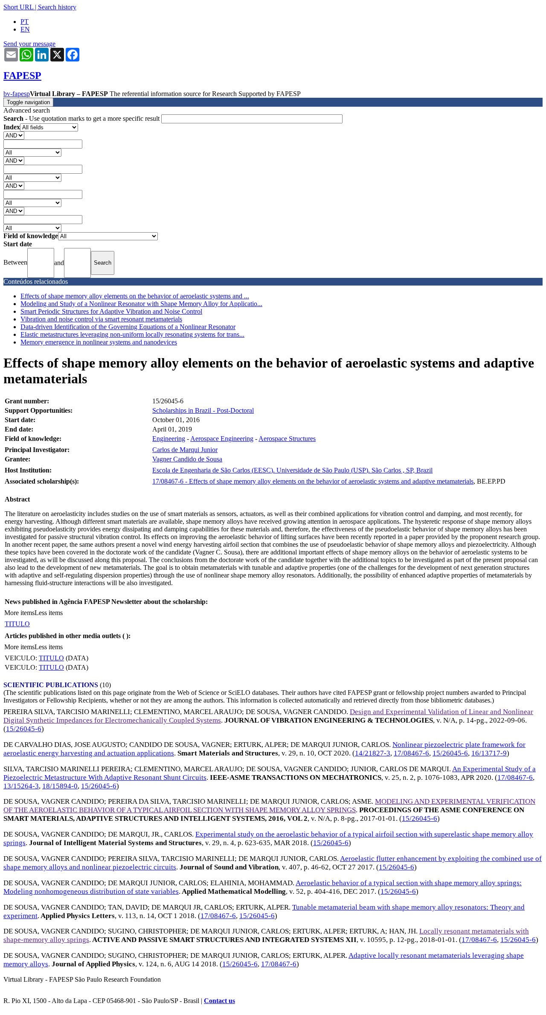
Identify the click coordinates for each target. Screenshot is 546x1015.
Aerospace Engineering (221, 438)
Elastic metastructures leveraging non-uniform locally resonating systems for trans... (132, 334)
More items (19, 612)
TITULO (17, 623)
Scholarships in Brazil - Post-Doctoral (203, 410)
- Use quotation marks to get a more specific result (82, 118)
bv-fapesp (16, 93)
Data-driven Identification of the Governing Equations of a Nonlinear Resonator (127, 326)
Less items (49, 612)
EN (25, 29)
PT (24, 21)
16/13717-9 (489, 753)
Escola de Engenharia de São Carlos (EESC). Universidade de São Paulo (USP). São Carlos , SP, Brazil (292, 470)
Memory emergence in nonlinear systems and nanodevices (98, 342)
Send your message (29, 43)
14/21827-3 (372, 753)
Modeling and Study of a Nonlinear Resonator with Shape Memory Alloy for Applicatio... (141, 303)
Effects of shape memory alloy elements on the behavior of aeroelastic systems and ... (134, 296)
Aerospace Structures (287, 438)
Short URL (18, 7)
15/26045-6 (23, 729)
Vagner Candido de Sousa (187, 459)
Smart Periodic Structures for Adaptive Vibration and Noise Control (111, 311)
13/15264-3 (21, 786)
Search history (57, 7)
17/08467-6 (411, 753)
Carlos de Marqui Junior (185, 449)
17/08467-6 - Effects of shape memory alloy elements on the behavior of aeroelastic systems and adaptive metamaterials (312, 481)
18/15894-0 (60, 786)
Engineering (168, 438)
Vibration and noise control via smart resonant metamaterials (101, 319)
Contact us (219, 1000)
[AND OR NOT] (13, 135)
